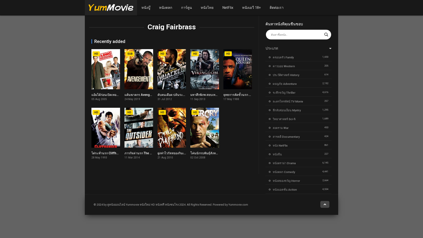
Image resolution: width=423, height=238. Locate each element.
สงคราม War (281, 128)
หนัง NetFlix (280, 145)
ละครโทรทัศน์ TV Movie (288, 101)
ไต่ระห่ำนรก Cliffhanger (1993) (113, 153)
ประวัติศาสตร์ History (286, 75)
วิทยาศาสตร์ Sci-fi (284, 119)
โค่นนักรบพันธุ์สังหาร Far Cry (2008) (215, 153)
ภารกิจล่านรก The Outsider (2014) (148, 153)
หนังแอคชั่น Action (285, 189)
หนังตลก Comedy (284, 172)
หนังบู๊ (145, 8)
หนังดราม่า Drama (284, 163)
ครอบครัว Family (283, 57)
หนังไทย (207, 8)
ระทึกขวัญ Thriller (284, 92)
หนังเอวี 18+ (251, 8)
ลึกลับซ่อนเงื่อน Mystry (287, 110)
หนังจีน (277, 154)
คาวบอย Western (284, 66)
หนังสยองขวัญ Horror (286, 180)
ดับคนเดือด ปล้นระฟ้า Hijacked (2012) (184, 95)
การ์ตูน (186, 8)
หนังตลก (165, 8)
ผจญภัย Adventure (285, 84)
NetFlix (227, 8)
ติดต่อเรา (277, 8)
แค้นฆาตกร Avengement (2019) (146, 95)
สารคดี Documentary (286, 136)
